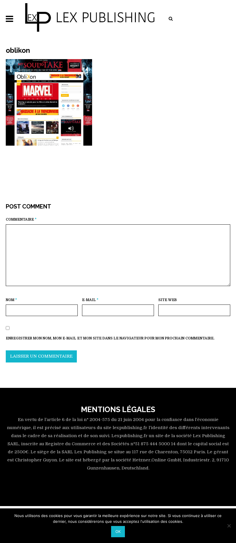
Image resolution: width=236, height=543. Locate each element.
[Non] (229, 526)
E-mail (90, 300)
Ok (118, 531)
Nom (11, 300)
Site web (167, 300)
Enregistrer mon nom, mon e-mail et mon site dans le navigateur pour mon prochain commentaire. (110, 338)
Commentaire (21, 219)
